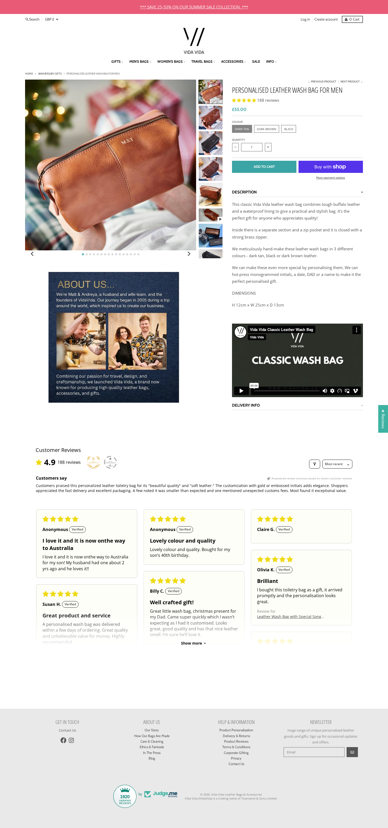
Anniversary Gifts (49, 73)
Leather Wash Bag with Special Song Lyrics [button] (289, 616)
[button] (244, 100)
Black (288, 129)
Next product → (351, 81)
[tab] (83, 254)
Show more (191, 643)
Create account (326, 19)
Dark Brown (266, 129)
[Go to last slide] (32, 253)
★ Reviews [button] (383, 418)
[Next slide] (188, 253)
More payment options (330, 177)
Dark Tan (242, 129)
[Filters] (314, 464)
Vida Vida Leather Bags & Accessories (236, 794)
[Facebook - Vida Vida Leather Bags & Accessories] (63, 740)
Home (29, 73)
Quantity (238, 140)
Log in (305, 19)
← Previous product (322, 81)
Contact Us (67, 730)
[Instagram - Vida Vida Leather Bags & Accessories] (71, 740)
